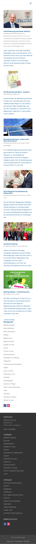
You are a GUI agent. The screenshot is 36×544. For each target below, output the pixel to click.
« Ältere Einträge (9, 320)
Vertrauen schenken (10, 397)
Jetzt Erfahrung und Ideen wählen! (17, 31)
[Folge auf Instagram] (8, 405)
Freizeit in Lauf (26, 36)
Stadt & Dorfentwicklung (14, 46)
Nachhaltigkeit (22, 43)
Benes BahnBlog (9, 328)
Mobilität (15, 43)
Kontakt (7, 498)
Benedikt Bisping (8, 33)
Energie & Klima (17, 36)
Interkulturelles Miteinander (11, 41)
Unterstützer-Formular (13, 513)
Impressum (8, 492)
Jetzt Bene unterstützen (13, 495)
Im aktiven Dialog (10, 244)
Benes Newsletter (9, 332)
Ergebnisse (8, 489)
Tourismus (7, 394)
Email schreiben (9, 429)
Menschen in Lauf (8, 43)
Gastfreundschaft (8, 38)
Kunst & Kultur (26, 41)
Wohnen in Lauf (8, 400)
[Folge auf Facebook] (5, 405)
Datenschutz (19, 541)
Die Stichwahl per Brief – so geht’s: (17, 92)
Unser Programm (10, 507)
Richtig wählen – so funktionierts (16, 292)
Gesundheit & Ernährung (19, 38)
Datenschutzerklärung (13, 483)
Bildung (15, 33)
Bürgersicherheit (8, 36)
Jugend (20, 41)
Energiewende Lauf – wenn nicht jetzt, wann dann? (16, 140)
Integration (29, 38)
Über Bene (7, 504)
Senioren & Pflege (26, 195)
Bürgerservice (21, 33)
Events (22, 246)
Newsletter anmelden (12, 501)
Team (22, 46)
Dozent (6, 486)
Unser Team (8, 510)
